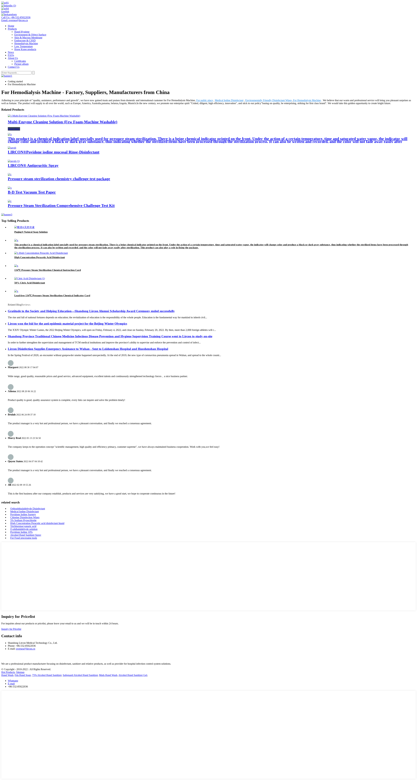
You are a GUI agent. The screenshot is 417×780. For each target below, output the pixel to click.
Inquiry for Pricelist (11, 629)
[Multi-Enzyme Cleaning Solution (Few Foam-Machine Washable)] (44, 115)
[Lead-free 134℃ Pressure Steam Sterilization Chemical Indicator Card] (16, 291)
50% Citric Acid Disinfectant (29, 282)
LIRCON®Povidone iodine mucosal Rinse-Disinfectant (53, 152)
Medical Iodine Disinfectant (229, 100)
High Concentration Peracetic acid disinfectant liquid (37, 523)
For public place (204, 100)
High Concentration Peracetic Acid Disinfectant (39, 257)
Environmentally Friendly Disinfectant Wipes (268, 100)
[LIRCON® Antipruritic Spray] (14, 161)
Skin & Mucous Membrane (28, 37)
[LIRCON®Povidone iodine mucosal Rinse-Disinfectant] (12, 147)
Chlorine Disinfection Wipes (24, 517)
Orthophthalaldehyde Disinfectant (27, 508)
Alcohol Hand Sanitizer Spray (25, 535)
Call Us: (15, 17)
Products (12, 28)
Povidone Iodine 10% (21, 532)
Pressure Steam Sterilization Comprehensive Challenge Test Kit (61, 205)
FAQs (11, 55)
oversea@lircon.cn (25, 648)
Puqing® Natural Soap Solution (31, 232)
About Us (13, 58)
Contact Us (13, 67)
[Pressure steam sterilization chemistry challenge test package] (10, 174)
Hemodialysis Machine (26, 43)
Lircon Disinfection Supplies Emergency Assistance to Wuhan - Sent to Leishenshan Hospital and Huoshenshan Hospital (88, 349)
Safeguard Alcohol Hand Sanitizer (80, 675)
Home (11, 25)
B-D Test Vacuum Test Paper (32, 192)
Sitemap (20, 672)
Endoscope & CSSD (25, 40)
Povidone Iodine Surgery (23, 514)
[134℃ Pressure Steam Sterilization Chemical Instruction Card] (16, 265)
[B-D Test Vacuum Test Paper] (10, 187)
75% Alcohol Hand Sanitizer (46, 675)
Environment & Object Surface (30, 34)
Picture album (21, 64)
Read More (14, 128)
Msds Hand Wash (108, 675)
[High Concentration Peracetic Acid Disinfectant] (41, 253)
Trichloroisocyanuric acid (23, 526)
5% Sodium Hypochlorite (23, 520)
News (11, 52)
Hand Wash (7, 675)
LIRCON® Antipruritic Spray (33, 165)
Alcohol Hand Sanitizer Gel (132, 675)
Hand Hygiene (21, 31)
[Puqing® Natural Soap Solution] (24, 227)
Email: (14, 20)
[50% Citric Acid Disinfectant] (29, 278)
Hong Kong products (25, 49)
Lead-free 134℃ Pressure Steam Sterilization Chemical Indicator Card (52, 295)
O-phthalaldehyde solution (23, 529)
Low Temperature (23, 46)
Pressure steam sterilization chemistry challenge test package (59, 179)
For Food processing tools (23, 538)
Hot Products (8, 672)
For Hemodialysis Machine (307, 100)
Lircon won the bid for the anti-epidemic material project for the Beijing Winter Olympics (67, 323)
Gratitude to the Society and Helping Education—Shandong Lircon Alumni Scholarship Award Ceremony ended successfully (91, 311)
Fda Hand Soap (23, 675)
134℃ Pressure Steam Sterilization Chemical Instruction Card (47, 270)
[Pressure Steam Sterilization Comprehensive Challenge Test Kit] (10, 201)
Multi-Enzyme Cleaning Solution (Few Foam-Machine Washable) (62, 122)
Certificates (20, 61)
